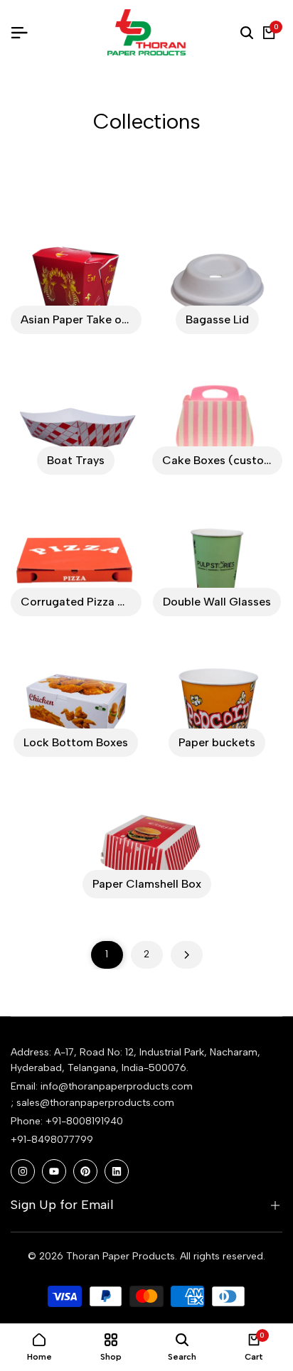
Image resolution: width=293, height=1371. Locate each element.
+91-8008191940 (84, 1121)
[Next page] (187, 955)
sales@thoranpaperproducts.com (95, 1103)
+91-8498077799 (52, 1140)
